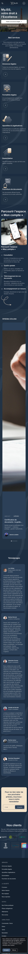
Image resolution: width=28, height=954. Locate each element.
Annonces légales (9, 64)
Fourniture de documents (12, 189)
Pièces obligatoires (7, 908)
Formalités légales (9, 95)
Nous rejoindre (6, 896)
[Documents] (5, 200)
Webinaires (5, 911)
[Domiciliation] (5, 169)
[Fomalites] (5, 105)
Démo (3, 926)
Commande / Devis (7, 923)
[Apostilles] (5, 138)
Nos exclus (5, 915)
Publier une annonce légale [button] (13, 21)
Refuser (14, 950)
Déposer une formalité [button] (13, 25)
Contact (4, 936)
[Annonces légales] (5, 74)
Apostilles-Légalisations (8, 872)
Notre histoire (5, 890)
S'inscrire (19, 807)
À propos (4, 887)
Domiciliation (7, 158)
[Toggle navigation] (2, 3)
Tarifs (3, 929)
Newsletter (5, 933)
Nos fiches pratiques (7, 905)
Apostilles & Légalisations (12, 126)
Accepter (6, 950)
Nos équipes (5, 893)
